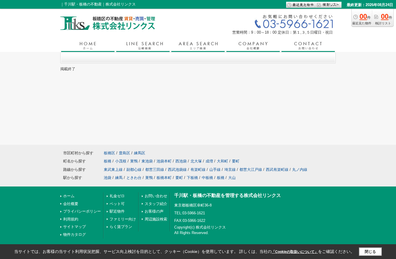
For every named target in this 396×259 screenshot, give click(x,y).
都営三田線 (154, 169)
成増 (209, 161)
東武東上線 (113, 169)
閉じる (370, 251)
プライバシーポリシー (82, 211)
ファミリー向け (123, 219)
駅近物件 (117, 211)
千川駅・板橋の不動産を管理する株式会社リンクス (227, 195)
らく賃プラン (121, 226)
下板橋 (192, 177)
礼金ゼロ (117, 196)
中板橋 (207, 177)
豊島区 (124, 153)
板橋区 (109, 153)
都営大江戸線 (250, 169)
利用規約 (70, 219)
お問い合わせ (156, 196)
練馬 (119, 177)
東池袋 (147, 161)
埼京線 (230, 169)
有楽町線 (198, 169)
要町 (235, 161)
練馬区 (139, 153)
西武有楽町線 (277, 169)
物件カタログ (74, 234)
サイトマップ (74, 226)
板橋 (107, 161)
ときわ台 (133, 177)
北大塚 (196, 161)
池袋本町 (164, 161)
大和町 (222, 161)
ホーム (69, 196)
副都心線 (133, 169)
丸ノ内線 (299, 169)
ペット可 (117, 204)
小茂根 (120, 161)
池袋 (107, 177)
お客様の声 (154, 211)
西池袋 (181, 161)
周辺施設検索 (156, 219)
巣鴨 (134, 161)
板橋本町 (164, 177)
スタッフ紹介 (156, 204)
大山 (232, 177)
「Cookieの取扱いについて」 (295, 252)
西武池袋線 (177, 169)
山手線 (215, 169)
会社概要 (70, 204)
